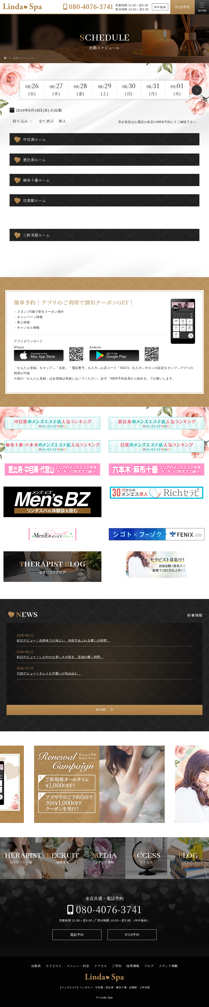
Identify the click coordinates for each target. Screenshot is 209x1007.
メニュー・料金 (78, 966)
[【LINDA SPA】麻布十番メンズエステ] (5, 58)
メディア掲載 (168, 966)
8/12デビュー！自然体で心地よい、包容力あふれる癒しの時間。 (63, 640)
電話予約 (77, 934)
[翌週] (196, 90)
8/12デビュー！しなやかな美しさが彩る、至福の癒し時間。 (60, 657)
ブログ (149, 966)
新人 (63, 121)
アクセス (100, 966)
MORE (101, 710)
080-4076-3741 (90, 6)
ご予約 (116, 966)
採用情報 (132, 966)
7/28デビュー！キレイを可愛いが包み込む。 (49, 673)
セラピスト (54, 966)
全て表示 (46, 121)
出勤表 (36, 966)
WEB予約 (182, 7)
